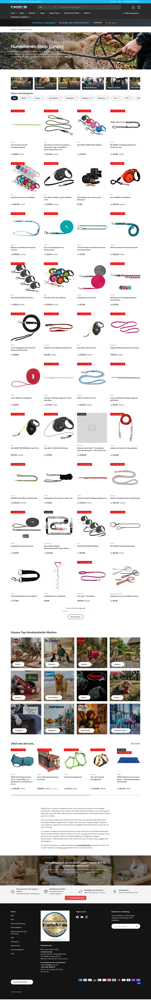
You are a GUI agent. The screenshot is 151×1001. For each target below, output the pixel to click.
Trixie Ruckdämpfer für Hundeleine (24, 596)
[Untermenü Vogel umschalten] (46, 13)
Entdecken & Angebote (19, 17)
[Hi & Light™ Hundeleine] (92, 576)
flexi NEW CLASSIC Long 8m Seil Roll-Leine (58, 198)
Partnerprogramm (17, 950)
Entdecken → (19, 730)
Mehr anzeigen (75, 617)
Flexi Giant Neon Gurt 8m (86, 348)
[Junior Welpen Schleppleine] (26, 378)
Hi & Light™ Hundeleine (86, 596)
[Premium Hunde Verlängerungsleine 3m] (92, 478)
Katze (22, 13)
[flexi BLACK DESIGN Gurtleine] (26, 277)
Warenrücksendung (18, 924)
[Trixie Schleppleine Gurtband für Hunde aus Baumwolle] (26, 328)
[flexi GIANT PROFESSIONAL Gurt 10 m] (26, 428)
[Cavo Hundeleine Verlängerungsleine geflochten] (125, 378)
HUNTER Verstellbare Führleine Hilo (24, 498)
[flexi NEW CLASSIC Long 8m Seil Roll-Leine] (59, 177)
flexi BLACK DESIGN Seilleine (88, 546)
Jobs (12, 954)
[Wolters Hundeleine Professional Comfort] (26, 227)
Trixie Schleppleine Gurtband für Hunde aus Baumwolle (23, 349)
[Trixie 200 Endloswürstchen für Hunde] (49, 760)
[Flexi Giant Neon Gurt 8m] (92, 328)
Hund (13, 13)
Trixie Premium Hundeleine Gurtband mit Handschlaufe (91, 248)
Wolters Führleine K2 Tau (86, 398)
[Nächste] (140, 83)
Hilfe (12, 916)
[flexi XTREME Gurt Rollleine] (125, 177)
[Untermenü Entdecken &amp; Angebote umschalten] (30, 17)
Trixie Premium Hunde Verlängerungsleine (19, 146)
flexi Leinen (63, 848)
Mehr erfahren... (37, 1)
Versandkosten (16, 927)
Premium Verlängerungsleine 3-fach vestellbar (57, 399)
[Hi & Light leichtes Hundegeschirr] (102, 760)
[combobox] (79, 7)
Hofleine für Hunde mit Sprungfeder (123, 448)
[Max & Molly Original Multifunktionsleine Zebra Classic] (59, 526)
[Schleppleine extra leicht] (92, 277)
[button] (139, 7)
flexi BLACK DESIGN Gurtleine (22, 298)
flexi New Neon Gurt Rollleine (55, 298)
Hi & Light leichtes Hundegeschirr (97, 778)
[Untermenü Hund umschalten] (16, 13)
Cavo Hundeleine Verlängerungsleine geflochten (124, 399)
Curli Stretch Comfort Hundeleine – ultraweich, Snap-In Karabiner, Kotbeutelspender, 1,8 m (57, 147)
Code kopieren (112, 23)
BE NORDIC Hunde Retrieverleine (122, 546)
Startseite (13, 29)
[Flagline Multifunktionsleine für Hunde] (125, 328)
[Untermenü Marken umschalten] (91, 13)
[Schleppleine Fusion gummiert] (26, 526)
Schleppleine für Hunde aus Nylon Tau (58, 498)
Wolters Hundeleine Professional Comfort (23, 248)
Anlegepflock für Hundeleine (55, 596)
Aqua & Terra (54, 13)
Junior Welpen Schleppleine (21, 398)
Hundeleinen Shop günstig (25, 29)
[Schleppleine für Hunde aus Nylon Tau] (59, 478)
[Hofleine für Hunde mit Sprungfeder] (125, 428)
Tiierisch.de (18, 992)
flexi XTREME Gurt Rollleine (120, 197)
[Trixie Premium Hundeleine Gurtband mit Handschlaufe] (92, 227)
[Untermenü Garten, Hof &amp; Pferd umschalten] (81, 13)
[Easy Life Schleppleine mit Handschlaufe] (59, 227)
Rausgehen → (52, 730)
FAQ (119, 1)
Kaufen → (18, 664)
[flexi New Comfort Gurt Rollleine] (26, 177)
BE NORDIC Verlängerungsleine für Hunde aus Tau (123, 146)
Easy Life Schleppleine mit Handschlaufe (54, 248)
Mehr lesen (69, 57)
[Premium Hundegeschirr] (75, 760)
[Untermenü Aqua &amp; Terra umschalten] (61, 13)
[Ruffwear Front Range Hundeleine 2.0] (59, 328)
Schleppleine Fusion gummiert (22, 546)
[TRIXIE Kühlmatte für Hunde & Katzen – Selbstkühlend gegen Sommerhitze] (128, 760)
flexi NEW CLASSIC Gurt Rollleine (89, 145)
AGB (12, 938)
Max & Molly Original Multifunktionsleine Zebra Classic (56, 547)
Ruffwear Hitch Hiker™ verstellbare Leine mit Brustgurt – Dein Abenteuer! (91, 449)
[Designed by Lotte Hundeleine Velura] (125, 576)
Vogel (42, 13)
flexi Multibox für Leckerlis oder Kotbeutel (89, 198)
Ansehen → (85, 664)
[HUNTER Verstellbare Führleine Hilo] (26, 478)
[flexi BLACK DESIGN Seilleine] (92, 526)
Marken (87, 13)
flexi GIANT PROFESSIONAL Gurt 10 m (25, 448)
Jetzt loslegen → (53, 697)
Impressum (15, 942)
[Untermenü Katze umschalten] (25, 13)
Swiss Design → (86, 730)
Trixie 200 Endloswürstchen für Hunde (47, 778)
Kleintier (32, 13)
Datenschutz (15, 946)
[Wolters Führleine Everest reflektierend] (125, 478)
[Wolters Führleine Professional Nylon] (125, 227)
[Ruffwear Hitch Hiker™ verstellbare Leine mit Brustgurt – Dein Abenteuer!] (92, 428)
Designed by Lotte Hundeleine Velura (124, 596)
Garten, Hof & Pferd (71, 13)
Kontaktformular (46, 952)
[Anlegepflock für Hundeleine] (59, 576)
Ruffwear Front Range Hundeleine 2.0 (58, 348)
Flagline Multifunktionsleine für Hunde (124, 348)
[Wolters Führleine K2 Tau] (92, 378)
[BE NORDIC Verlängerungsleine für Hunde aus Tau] (125, 125)
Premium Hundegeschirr (73, 777)
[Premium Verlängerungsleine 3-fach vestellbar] (59, 378)
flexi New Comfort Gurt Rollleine (23, 197)
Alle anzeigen (135, 743)
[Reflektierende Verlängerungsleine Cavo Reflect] (125, 277)
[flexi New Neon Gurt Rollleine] (59, 277)
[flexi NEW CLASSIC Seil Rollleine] (59, 428)
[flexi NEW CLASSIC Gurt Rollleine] (92, 125)
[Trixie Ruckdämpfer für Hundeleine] (26, 576)
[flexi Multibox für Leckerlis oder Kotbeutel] (92, 177)
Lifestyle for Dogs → (120, 730)
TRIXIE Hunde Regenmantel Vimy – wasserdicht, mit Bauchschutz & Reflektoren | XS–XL (21, 780)
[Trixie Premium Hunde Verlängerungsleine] (26, 125)
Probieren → (52, 664)
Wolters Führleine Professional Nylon (124, 247)
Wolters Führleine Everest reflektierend (125, 498)
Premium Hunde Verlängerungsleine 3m (92, 498)
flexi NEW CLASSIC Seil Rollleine (56, 448)
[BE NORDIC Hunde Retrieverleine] (125, 526)
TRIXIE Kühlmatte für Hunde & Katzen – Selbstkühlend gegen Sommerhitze (128, 779)
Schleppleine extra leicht (86, 298)
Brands (113, 1)
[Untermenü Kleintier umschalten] (37, 13)
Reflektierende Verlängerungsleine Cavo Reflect (123, 299)
